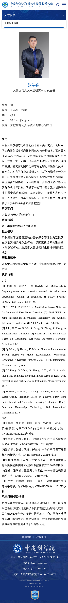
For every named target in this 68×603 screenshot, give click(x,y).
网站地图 (27, 537)
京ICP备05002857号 (34, 583)
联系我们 (41, 537)
